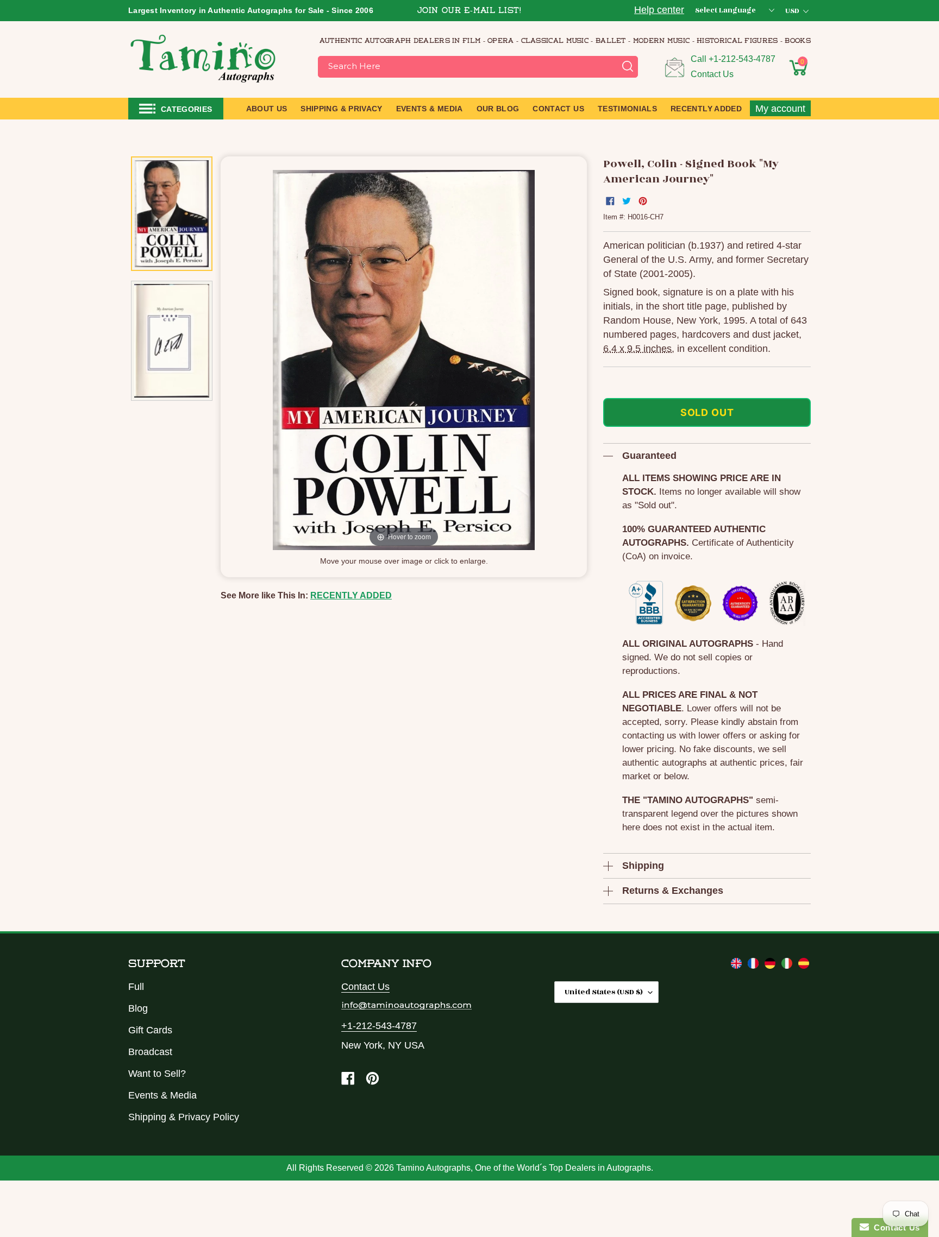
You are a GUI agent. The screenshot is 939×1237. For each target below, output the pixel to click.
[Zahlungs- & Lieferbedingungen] (771, 965)
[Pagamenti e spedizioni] (788, 965)
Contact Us (712, 74)
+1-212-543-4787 (742, 59)
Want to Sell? (157, 1073)
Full (136, 986)
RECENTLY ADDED (351, 595)
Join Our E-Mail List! (469, 11)
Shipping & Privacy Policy (183, 1117)
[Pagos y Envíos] (804, 965)
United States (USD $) (604, 992)
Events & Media (162, 1095)
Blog (138, 1008)
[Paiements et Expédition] (754, 965)
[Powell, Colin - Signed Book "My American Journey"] (171, 214)
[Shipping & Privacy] (737, 965)
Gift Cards (150, 1030)
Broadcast (150, 1051)
